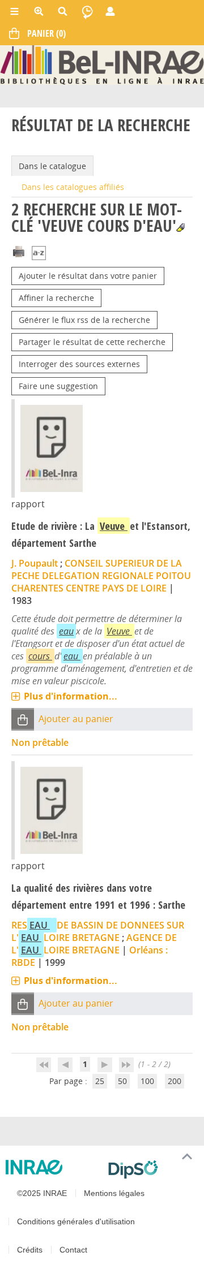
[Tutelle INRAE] (52, 1167)
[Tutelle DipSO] (151, 1169)
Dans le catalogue (52, 166)
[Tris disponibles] (39, 253)
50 (122, 1081)
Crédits (29, 1249)
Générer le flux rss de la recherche (84, 319)
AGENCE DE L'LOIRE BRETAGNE (94, 943)
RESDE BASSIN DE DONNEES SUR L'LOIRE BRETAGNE (97, 931)
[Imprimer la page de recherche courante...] (18, 250)
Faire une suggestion (58, 386)
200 (174, 1081)
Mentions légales (114, 1193)
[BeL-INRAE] (102, 64)
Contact (73, 1249)
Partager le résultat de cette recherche (92, 341)
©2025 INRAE (42, 1193)
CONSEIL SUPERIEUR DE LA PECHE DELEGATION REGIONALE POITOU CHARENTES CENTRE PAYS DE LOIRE (101, 575)
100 (147, 1081)
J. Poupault (34, 563)
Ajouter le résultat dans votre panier (88, 275)
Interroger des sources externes (79, 364)
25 (99, 1081)
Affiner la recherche (56, 297)
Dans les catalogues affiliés (73, 187)
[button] (22, 719)
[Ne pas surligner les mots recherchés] (180, 227)
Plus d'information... (70, 696)
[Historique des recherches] (87, 11)
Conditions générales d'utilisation (76, 1221)
